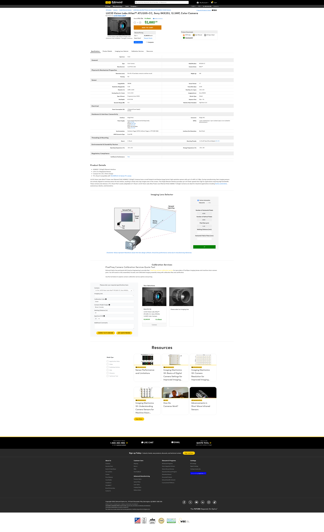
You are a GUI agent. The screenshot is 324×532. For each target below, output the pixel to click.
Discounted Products (167, 477)
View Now (147, 370)
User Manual (198, 35)
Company (134, 6)
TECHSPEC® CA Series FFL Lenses (121, 176)
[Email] (213, 10)
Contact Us (216, 6)
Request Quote (148, 38)
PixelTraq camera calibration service (161, 270)
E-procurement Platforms (168, 482)
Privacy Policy (109, 504)
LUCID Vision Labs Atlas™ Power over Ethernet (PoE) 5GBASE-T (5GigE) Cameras (152, 10)
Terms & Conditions (126, 504)
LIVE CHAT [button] (148, 442)
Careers (107, 474)
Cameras (115, 10)
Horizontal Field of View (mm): (204, 236)
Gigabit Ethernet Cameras (125, 10)
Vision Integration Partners (168, 466)
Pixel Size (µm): (204, 223)
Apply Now (197, 473)
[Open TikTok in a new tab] (215, 503)
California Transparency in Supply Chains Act (116, 507)
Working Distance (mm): (204, 229)
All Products (108, 10)
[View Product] (154, 296)
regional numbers (121, 445)
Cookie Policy (117, 504)
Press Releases (109, 477)
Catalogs (193, 463)
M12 (209, 202)
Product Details (107, 51)
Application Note (114, 361)
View (128, 156)
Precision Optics (137, 479)
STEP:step (188, 35)
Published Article (114, 367)
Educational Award (166, 474)
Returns (135, 466)
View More (139, 419)
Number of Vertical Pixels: (204, 216)
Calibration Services (137, 51)
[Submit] (204, 247)
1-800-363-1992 (207, 6)
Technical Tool (113, 376)
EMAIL (177, 442)
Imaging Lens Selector (121, 51)
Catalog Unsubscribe (195, 469)
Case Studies (108, 480)
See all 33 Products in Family (204, 10)
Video (111, 364)
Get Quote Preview (124, 333)
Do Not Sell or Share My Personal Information (138, 505)
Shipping (136, 463)
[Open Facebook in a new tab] (184, 503)
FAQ (110, 370)
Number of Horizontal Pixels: (204, 210)
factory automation (221, 184)
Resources (150, 51)
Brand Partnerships (110, 488)
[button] (208, 6)
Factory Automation (204, 200)
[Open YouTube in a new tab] (196, 503)
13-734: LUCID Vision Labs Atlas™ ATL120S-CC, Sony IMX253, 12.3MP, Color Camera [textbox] (113, 290)
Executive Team (109, 466)
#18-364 (132, 122)
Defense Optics (137, 490)
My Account (203, 3)
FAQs (135, 469)
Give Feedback (137, 471)
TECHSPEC (108, 485)
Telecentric (202, 202)
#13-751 (217, 141)
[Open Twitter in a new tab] (190, 503)
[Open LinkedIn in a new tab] (203, 503)
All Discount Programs (167, 463)
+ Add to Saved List (138, 42)
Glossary (112, 373)
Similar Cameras (158, 18)
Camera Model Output (102, 305)
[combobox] (114, 290)
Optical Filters (137, 482)
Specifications (95, 51)
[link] (214, 1)
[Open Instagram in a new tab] (209, 503)
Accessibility (135, 504)
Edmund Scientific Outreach (168, 480)
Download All (189, 38)
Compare (150, 42)
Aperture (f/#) (99, 316)
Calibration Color (100, 299)
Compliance (108, 482)
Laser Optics (137, 484)
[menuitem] (109, 6)
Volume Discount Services (168, 469)
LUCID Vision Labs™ (120, 15)
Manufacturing (117, 6)
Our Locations (108, 471)
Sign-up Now (189, 453)
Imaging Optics (137, 487)
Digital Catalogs (194, 466)
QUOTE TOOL (202, 442)
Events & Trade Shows (110, 469)
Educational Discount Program (169, 471)
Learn (127, 6)
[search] (162, 2)
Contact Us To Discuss (105, 333)
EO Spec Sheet (210, 35)
